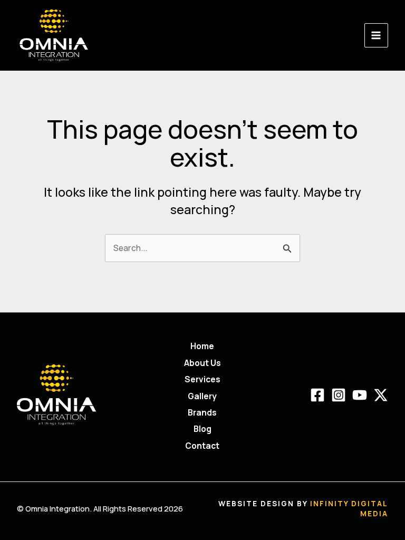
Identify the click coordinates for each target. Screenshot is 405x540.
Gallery (202, 396)
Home (202, 346)
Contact (202, 445)
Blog (202, 429)
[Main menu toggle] (376, 35)
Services (202, 379)
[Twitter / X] (380, 395)
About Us (202, 363)
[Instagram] (338, 395)
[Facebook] (317, 395)
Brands (202, 412)
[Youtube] (359, 395)
